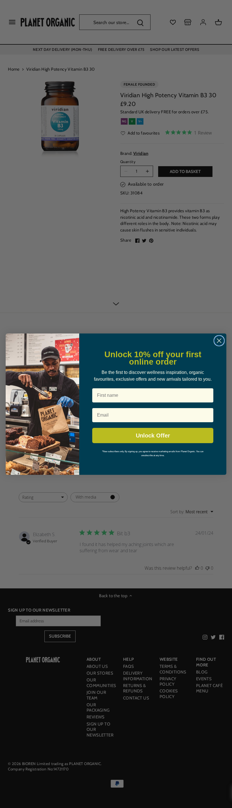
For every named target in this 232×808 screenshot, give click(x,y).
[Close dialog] (219, 341)
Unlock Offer (153, 435)
